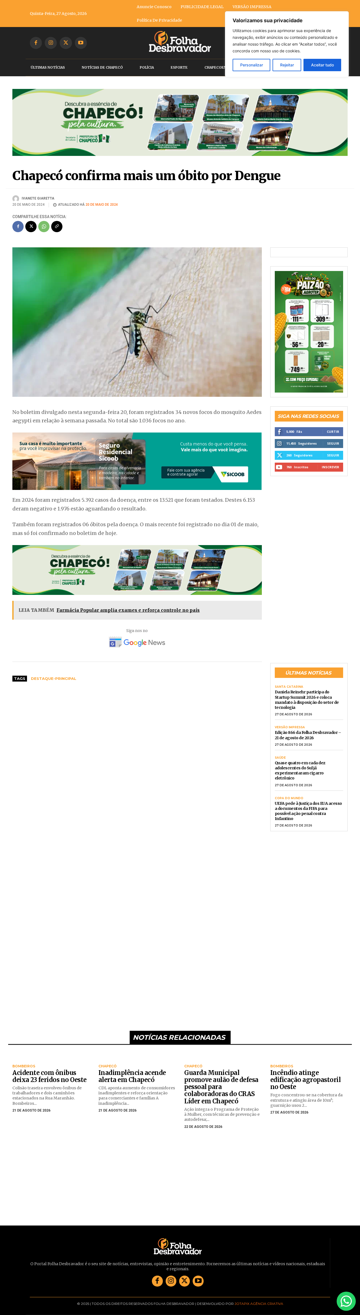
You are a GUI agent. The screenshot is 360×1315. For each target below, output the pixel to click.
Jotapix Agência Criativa (259, 1298)
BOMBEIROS (23, 1061)
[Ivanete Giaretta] (16, 193)
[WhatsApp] (44, 221)
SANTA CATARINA (289, 682)
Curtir (333, 426)
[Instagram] (51, 43)
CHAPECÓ (107, 1061)
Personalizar (251, 64)
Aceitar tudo (322, 64)
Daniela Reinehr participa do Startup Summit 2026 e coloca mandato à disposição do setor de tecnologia (307, 694)
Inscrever (330, 462)
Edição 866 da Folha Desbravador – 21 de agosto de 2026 (308, 730)
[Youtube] (81, 43)
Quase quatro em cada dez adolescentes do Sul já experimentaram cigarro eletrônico (300, 765)
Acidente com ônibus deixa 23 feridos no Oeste (49, 1070)
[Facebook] (36, 43)
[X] (66, 43)
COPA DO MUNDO (289, 793)
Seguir (333, 438)
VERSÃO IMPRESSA (290, 722)
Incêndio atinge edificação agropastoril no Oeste (305, 1074)
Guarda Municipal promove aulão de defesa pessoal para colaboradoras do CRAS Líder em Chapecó (221, 1081)
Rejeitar (287, 64)
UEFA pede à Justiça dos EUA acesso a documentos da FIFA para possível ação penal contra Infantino (308, 806)
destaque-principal (53, 673)
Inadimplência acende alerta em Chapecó (132, 1070)
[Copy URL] (56, 221)
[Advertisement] (137, 723)
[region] (287, 44)
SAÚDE (280, 752)
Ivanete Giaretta (38, 193)
